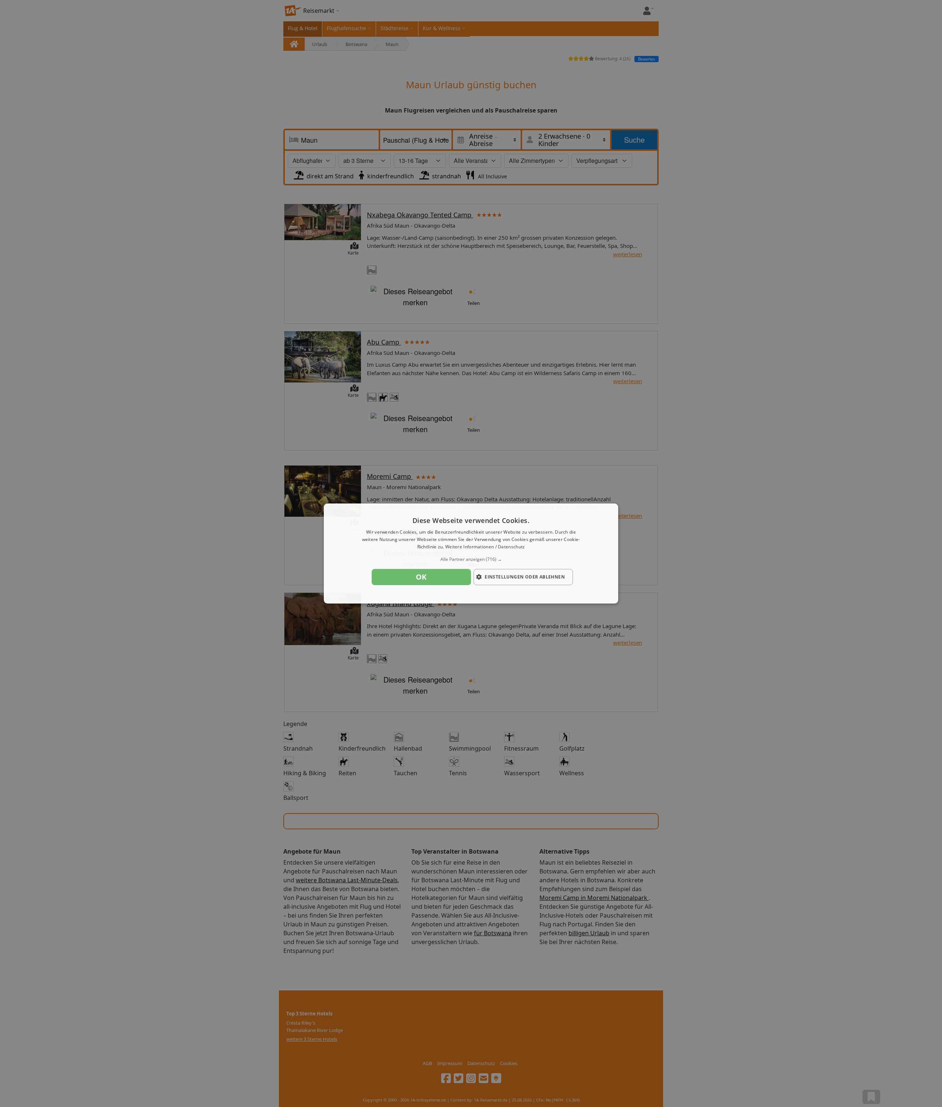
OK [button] (421, 577)
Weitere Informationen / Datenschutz (485, 547)
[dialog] (471, 553)
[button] (471, 559)
